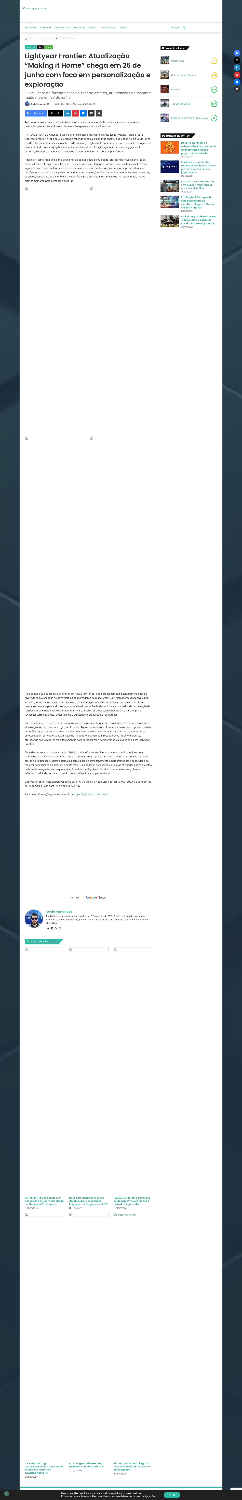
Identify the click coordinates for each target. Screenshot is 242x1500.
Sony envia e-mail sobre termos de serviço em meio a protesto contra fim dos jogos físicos (198, 167)
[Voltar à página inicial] (34, 8)
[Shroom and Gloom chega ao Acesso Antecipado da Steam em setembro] (133, 1336)
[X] (56, 928)
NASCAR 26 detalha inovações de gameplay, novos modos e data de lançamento (132, 1201)
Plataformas (61, 27)
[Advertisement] (155, 10)
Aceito (172, 1494)
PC (40, 47)
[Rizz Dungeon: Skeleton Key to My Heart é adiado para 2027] (89, 1336)
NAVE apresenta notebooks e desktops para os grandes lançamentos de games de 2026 (88, 1201)
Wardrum (175, 89)
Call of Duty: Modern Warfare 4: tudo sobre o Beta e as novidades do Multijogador (198, 220)
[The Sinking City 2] (165, 103)
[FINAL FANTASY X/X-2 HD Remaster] (165, 118)
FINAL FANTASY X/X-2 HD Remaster (189, 118)
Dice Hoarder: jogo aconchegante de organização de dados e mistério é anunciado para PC (44, 1468)
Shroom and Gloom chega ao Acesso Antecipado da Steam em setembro (132, 1466)
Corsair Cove (177, 60)
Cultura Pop (108, 27)
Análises (44, 27)
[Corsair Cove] (165, 60)
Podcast (124, 27)
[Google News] (96, 897)
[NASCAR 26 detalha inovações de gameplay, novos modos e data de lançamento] (133, 1071)
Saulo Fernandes (39, 104)
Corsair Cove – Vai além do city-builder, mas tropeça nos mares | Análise (197, 185)
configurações (148, 1496)
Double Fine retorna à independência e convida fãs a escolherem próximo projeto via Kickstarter (198, 148)
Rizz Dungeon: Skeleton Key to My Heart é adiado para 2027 (87, 1465)
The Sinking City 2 (180, 103)
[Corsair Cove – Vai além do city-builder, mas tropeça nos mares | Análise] (170, 186)
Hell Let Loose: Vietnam (183, 75)
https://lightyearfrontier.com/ (91, 794)
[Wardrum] (165, 89)
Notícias (29, 27)
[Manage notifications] (6, 1493)
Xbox (48, 47)
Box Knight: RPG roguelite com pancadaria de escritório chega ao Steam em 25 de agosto (44, 1201)
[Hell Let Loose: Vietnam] (165, 75)
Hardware (79, 27)
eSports (93, 27)
